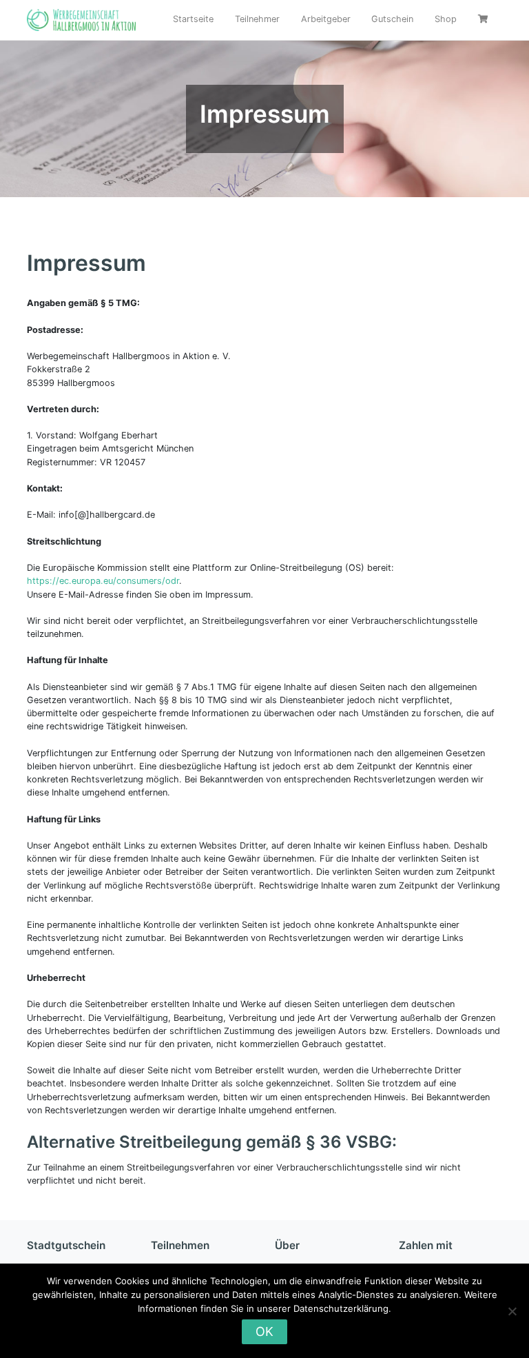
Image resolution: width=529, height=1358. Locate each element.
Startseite (193, 19)
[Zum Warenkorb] (484, 20)
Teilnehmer (257, 19)
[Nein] (512, 1311)
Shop (446, 19)
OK (264, 1331)
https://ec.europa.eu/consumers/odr (103, 581)
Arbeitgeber (326, 19)
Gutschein (392, 19)
